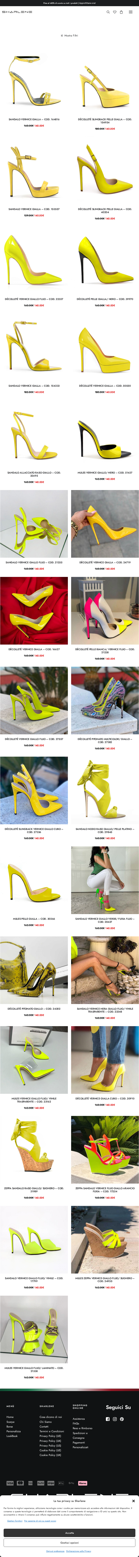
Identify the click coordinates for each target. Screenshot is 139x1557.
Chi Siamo (46, 1422)
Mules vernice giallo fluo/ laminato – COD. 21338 (34, 1369)
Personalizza (14, 1431)
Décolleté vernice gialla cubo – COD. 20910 (104, 1098)
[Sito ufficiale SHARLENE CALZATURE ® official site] (17, 12)
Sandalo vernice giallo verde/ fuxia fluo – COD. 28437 (105, 920)
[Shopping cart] (119, 12)
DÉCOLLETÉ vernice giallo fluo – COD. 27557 (34, 739)
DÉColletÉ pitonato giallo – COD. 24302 (34, 1009)
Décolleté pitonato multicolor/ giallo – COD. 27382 (105, 740)
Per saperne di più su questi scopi (40, 1521)
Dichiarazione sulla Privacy (78, 1551)
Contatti (44, 1427)
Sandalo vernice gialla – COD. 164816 (34, 119)
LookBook (12, 1436)
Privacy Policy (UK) (50, 1441)
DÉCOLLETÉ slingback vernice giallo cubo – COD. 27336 (34, 830)
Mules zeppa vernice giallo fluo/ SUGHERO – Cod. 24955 (105, 1279)
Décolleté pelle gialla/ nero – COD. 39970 (105, 299)
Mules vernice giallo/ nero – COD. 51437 (105, 472)
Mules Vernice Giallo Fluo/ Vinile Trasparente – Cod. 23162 (34, 1100)
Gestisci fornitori (14, 1521)
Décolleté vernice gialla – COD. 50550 (105, 386)
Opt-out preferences (55, 1551)
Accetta (69, 1533)
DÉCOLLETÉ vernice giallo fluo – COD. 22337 (34, 299)
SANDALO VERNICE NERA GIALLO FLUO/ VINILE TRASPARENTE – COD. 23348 (105, 1010)
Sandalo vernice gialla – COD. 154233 (34, 386)
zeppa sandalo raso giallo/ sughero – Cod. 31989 (34, 1189)
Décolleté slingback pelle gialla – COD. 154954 (105, 121)
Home (10, 1417)
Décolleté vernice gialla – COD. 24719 (105, 562)
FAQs (76, 1424)
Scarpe (10, 1422)
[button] (133, 1501)
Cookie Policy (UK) (50, 1455)
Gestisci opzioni (69, 1542)
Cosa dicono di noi (51, 1417)
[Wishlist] (113, 12)
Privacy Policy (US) (50, 1446)
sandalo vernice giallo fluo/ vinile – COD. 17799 (34, 1279)
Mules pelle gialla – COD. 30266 (34, 919)
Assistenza (79, 1419)
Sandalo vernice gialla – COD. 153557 (34, 209)
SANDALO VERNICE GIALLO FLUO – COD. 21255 (34, 562)
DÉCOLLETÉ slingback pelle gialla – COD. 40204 (105, 210)
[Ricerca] (106, 12)
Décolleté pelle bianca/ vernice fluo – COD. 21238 (105, 650)
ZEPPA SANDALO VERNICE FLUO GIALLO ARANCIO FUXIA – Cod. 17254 (105, 1189)
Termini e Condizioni (52, 1431)
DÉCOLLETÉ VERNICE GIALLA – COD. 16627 (34, 649)
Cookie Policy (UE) (50, 1450)
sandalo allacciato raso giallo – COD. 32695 (34, 474)
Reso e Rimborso (82, 1428)
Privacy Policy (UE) (50, 1436)
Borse (10, 1427)
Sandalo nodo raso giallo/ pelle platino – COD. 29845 (105, 830)
